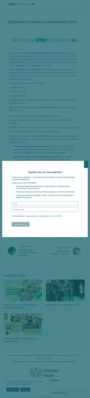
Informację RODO (55, 216)
